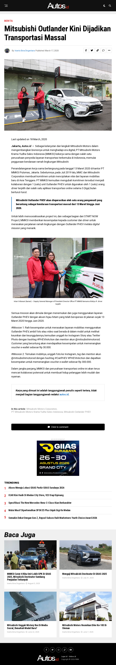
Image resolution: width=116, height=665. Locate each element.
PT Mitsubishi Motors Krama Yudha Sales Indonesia (37, 412)
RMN (77, 659)
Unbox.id (72, 657)
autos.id (64, 394)
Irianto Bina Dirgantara (25, 51)
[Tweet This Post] (91, 50)
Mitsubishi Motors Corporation (41, 409)
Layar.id (64, 657)
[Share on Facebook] (86, 50)
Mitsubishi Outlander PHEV (77, 412)
